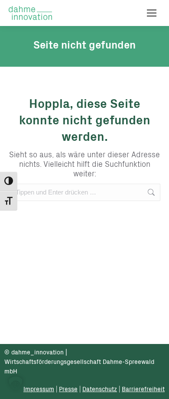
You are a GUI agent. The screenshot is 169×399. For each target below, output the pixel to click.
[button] (15, 383)
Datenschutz (99, 390)
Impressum (38, 390)
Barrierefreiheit (143, 390)
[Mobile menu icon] (151, 13)
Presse (68, 390)
